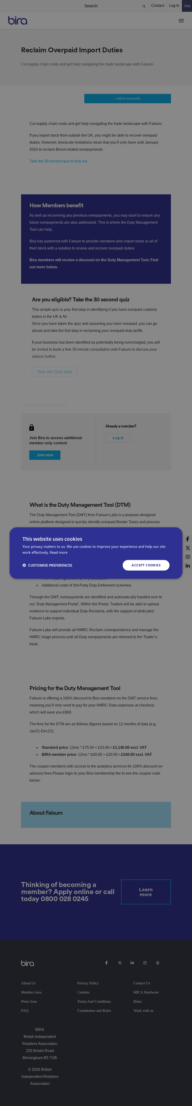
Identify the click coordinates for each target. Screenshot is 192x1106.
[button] (47, 565)
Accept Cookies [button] (146, 565)
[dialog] (96, 553)
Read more (58, 552)
